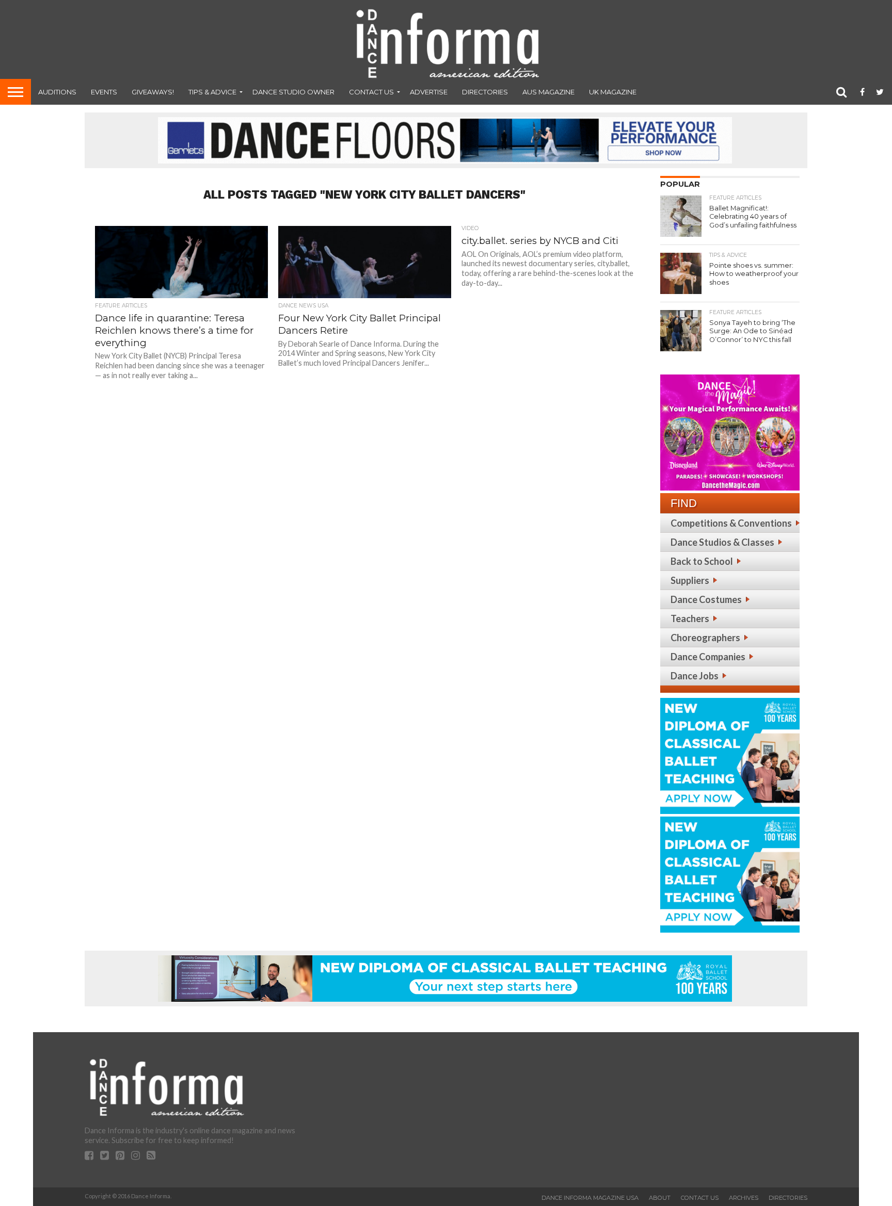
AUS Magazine (548, 92)
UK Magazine (612, 92)
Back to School (702, 561)
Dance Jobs (695, 675)
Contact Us (371, 92)
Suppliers (690, 580)
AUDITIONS (57, 92)
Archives (743, 1197)
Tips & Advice (212, 92)
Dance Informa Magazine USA (590, 1197)
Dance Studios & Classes (722, 542)
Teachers (690, 618)
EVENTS (104, 92)
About (660, 1197)
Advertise (429, 92)
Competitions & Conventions (731, 523)
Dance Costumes (706, 599)
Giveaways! (153, 92)
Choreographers (705, 637)
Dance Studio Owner (293, 92)
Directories (485, 92)
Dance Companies (708, 656)
